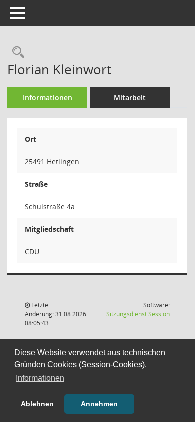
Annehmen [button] (99, 404)
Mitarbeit (130, 97)
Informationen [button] (40, 378)
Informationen (47, 97)
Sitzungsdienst (138, 314)
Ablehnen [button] (37, 404)
